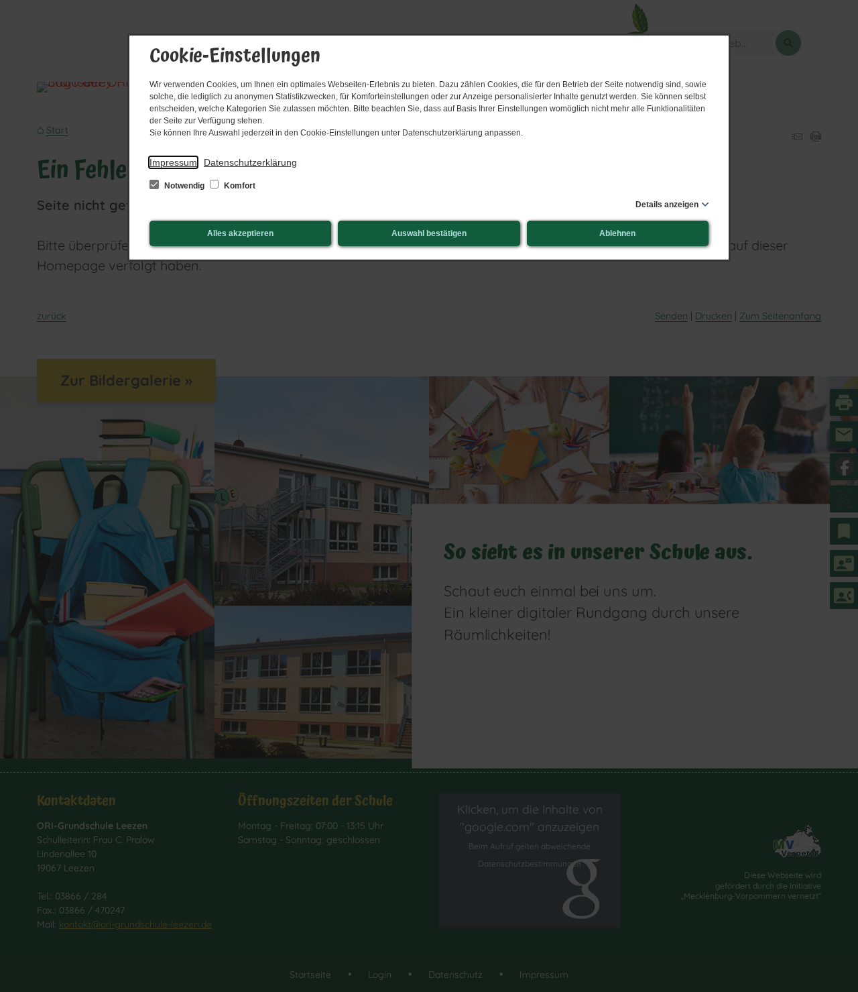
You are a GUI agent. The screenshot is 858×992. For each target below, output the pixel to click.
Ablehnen (617, 233)
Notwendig (184, 185)
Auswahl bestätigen (429, 233)
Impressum (173, 162)
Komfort (238, 185)
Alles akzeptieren (240, 233)
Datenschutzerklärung (250, 162)
